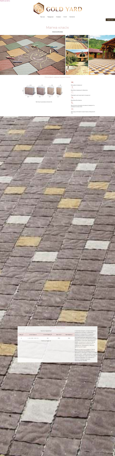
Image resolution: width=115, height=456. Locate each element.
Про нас (42, 16)
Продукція (50, 16)
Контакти (72, 16)
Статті (65, 16)
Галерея (58, 16)
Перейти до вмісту (5, 0)
